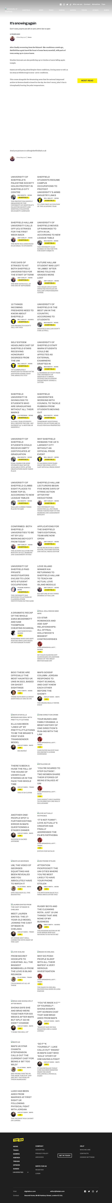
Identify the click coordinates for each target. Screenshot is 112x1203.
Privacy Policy (41, 1153)
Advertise (96, 4)
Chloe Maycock (21, 37)
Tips (103, 4)
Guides (106, 10)
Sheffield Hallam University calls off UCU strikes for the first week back (22, 228)
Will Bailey (48, 198)
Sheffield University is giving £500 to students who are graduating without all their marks (22, 403)
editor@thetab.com (57, 1191)
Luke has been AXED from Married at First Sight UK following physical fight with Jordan (21, 1100)
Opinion (95, 10)
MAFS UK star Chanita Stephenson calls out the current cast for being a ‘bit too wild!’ (22, 1055)
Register (39, 1170)
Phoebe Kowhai (24, 587)
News (41, 10)
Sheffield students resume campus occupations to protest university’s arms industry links (48, 186)
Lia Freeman (22, 415)
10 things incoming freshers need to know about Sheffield (22, 310)
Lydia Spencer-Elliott (46, 647)
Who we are (77, 4)
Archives (39, 1157)
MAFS (57, 697)
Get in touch (64, 1155)
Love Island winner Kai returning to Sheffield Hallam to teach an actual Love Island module (48, 575)
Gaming (62, 10)
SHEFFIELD (23, 197)
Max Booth (22, 195)
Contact (87, 4)
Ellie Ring (22, 886)
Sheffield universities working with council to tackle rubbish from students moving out (48, 403)
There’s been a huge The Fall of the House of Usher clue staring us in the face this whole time (21, 775)
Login (37, 1173)
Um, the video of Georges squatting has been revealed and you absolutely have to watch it (21, 874)
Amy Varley (22, 238)
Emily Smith (22, 691)
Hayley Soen (49, 697)
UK (20, 635)
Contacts (84, 1153)
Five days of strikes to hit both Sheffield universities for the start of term (22, 268)
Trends (84, 10)
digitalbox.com (30, 1191)
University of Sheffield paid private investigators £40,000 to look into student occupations (20, 575)
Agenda (73, 10)
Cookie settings (87, 1157)
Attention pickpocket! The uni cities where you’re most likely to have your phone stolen (47, 874)
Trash (51, 10)
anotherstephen (25, 631)
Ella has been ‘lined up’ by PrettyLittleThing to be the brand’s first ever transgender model (23, 733)
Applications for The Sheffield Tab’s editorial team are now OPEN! (48, 532)
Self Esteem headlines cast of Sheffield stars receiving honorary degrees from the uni (22, 351)
